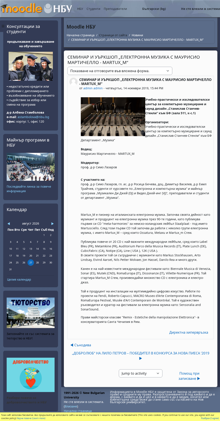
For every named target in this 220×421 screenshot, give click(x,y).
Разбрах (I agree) (210, 418)
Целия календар (19, 279)
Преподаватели (115, 9)
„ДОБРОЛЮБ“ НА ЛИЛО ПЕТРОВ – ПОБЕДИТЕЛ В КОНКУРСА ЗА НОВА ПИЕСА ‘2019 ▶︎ (140, 356)
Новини (137, 35)
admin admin (93, 88)
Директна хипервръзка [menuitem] (188, 332)
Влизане (71, 406)
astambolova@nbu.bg (34, 117)
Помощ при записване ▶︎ (189, 376)
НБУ (80, 9)
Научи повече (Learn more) (31, 418)
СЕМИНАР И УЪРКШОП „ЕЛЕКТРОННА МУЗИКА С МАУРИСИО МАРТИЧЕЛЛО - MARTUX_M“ (137, 40)
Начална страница (81, 35)
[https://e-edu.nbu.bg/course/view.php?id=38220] (31, 374)
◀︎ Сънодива (80, 345)
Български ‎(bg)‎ (154, 9)
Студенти (93, 9)
